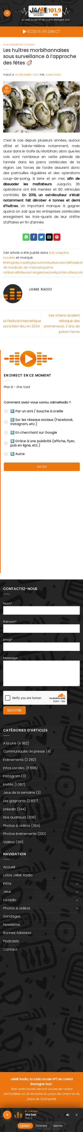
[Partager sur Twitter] (41, 237)
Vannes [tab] (58, 1125)
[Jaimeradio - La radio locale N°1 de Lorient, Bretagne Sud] (45, 11)
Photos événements (20, 833)
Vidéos (9, 842)
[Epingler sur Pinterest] (56, 237)
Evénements (13, 759)
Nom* (7, 603)
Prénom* (10, 622)
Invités (8, 784)
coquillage (26, 262)
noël (53, 272)
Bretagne (10, 262)
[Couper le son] (67, 1115)
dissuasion (59, 262)
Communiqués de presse (24, 751)
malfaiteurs (20, 272)
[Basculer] (77, 883)
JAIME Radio (53, 74)
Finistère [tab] (41, 1125)
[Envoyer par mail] (49, 237)
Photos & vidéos (16, 825)
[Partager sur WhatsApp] (26, 237)
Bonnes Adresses (17, 932)
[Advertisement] (41, 520)
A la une (8, 44)
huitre (39, 267)
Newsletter (11, 924)
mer (46, 272)
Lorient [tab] (25, 1125)
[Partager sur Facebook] (33, 237)
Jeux (7, 891)
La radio (9, 899)
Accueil (9, 867)
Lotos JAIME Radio (18, 875)
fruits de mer (25, 267)
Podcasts (11, 941)
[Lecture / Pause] (7, 1115)
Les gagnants (14, 800)
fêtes (72, 262)
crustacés (43, 262)
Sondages (11, 916)
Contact (10, 949)
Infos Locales (25, 44)
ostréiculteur (67, 272)
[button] (7, 13)
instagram (11, 776)
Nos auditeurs (14, 817)
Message (10, 658)
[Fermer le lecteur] (76, 1114)
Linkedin (9, 809)
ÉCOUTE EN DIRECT (43, 31)
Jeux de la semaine (19, 792)
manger (36, 272)
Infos (7, 883)
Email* (8, 640)
